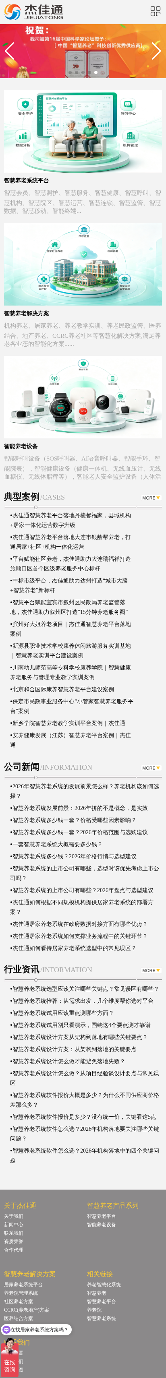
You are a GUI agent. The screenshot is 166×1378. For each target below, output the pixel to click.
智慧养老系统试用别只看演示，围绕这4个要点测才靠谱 (81, 1025)
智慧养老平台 (101, 1216)
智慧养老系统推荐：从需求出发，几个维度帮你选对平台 (83, 1001)
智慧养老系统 (101, 1318)
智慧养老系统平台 (26, 181)
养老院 (94, 1310)
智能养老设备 (21, 446)
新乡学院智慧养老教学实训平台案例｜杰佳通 (68, 715)
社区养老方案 (18, 1301)
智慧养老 (96, 1293)
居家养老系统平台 (23, 1284)
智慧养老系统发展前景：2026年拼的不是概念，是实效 (80, 808)
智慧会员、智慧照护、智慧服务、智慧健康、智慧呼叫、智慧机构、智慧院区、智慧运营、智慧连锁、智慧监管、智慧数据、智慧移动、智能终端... (82, 202)
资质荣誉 (13, 1241)
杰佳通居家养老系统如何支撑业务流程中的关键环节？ (80, 936)
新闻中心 (13, 1224)
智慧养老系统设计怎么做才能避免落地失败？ (68, 1061)
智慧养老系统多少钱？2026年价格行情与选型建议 (74, 856)
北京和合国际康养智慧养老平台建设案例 (63, 681)
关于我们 (13, 1216)
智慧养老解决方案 (26, 313)
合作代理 (13, 1250)
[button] (70, 72)
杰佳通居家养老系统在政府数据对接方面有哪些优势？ (80, 924)
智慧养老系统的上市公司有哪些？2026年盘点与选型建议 (83, 890)
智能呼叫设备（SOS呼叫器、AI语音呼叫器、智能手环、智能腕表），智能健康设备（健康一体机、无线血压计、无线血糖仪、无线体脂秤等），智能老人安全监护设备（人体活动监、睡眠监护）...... (82, 471)
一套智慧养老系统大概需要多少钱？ (57, 844)
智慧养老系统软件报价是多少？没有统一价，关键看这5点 (84, 1117)
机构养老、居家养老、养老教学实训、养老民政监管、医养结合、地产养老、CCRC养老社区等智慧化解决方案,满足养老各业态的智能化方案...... (82, 334)
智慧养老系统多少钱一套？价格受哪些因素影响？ (74, 820)
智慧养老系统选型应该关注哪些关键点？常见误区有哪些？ (85, 989)
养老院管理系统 (21, 1293)
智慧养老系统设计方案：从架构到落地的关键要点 (74, 1049)
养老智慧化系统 (104, 1284)
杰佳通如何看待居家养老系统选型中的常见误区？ (74, 948)
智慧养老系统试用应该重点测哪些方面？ (63, 1013)
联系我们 (13, 1233)
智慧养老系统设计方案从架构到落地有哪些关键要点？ (80, 1037)
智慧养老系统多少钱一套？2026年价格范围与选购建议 (80, 832)
